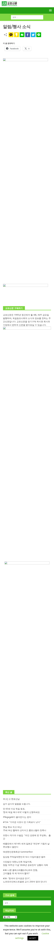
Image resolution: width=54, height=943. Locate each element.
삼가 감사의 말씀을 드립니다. (16, 803)
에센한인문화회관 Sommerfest (18, 851)
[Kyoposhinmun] (27, 5)
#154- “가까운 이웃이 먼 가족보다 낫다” (21, 822)
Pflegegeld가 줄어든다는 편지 (17, 817)
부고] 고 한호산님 (11, 799)
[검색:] (27, 17)
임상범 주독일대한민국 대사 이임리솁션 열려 (24, 856)
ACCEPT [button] (32, 938)
